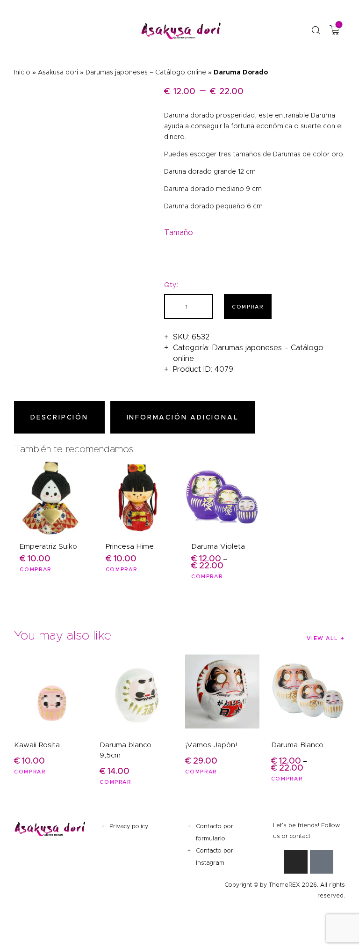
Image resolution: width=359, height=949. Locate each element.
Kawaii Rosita (37, 744)
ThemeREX (284, 884)
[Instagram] (296, 862)
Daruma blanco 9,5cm (125, 749)
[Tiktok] (321, 862)
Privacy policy (128, 826)
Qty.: (171, 284)
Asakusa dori (58, 72)
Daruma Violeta (218, 546)
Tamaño (178, 232)
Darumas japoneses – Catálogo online (146, 72)
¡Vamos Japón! (211, 744)
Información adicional (183, 417)
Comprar (248, 306)
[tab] (61, 417)
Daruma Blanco (297, 744)
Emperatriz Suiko (48, 546)
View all (322, 638)
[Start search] (315, 30)
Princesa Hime (130, 546)
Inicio (22, 72)
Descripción (59, 417)
